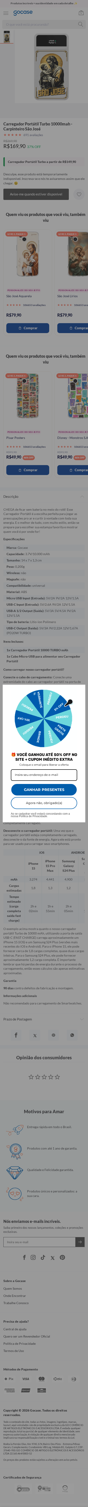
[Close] (79, 690)
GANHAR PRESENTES (44, 790)
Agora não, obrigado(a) (44, 803)
